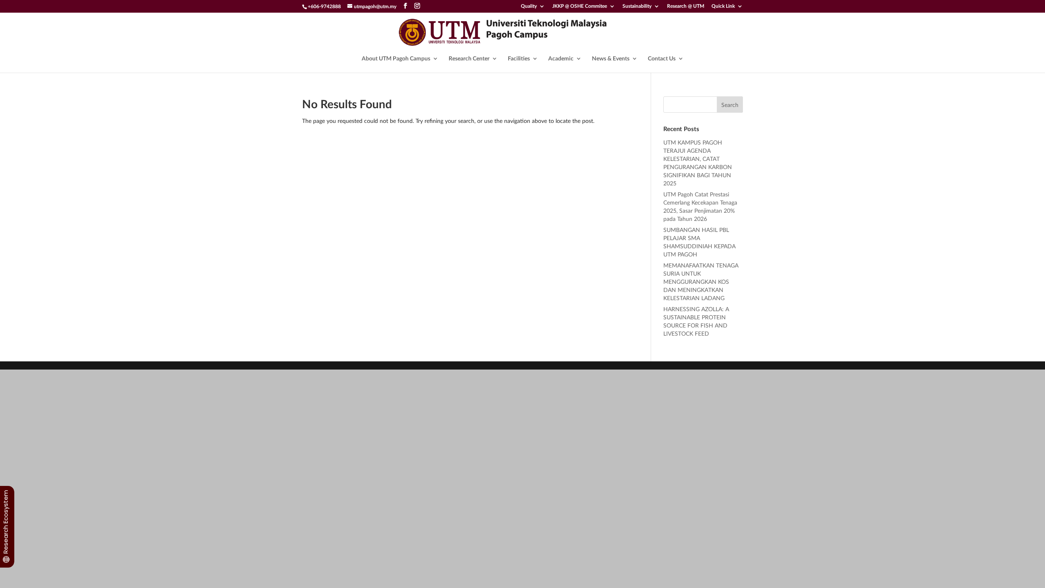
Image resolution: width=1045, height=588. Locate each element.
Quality (529, 6)
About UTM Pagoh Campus (396, 59)
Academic (561, 59)
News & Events (610, 59)
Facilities (519, 59)
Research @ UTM (685, 6)
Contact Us (662, 59)
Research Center (469, 59)
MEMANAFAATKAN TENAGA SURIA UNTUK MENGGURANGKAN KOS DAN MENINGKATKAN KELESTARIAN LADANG (700, 281)
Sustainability (637, 6)
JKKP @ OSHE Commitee (579, 6)
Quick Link (723, 6)
